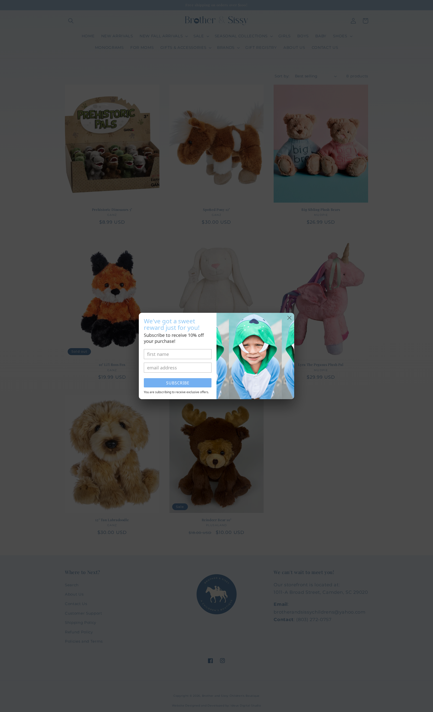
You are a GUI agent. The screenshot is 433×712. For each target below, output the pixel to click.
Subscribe (177, 383)
